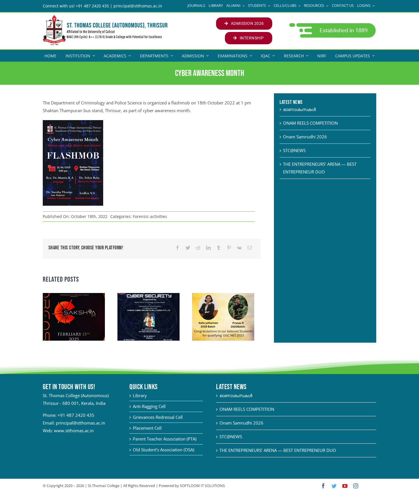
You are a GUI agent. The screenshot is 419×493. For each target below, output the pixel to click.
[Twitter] (188, 248)
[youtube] (344, 485)
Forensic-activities (150, 216)
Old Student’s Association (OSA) (163, 449)
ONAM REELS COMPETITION (310, 123)
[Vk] (239, 248)
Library (140, 395)
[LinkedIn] (208, 248)
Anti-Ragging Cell (149, 406)
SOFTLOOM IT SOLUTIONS (202, 485)
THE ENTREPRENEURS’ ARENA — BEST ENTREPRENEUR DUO (277, 450)
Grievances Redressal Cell (158, 417)
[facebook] (323, 485)
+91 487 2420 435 (76, 415)
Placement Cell (147, 428)
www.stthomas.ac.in (74, 430)
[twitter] (334, 485)
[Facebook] (177, 248)
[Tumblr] (218, 248)
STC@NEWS (294, 150)
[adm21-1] (332, 24)
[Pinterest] (229, 248)
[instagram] (355, 485)
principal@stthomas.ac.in (80, 423)
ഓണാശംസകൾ (299, 109)
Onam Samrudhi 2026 (305, 137)
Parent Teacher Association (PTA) (164, 439)
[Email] (250, 248)
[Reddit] (198, 248)
